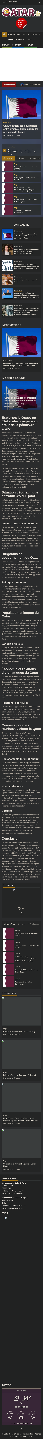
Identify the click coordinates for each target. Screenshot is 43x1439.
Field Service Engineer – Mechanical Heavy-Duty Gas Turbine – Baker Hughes (25, 190)
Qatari (18, 135)
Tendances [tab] (35, 158)
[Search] (39, 34)
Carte (34, 34)
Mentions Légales (19, 1434)
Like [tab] (22, 158)
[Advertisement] (21, 59)
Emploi (26, 34)
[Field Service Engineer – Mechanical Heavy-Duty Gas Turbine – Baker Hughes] (7, 188)
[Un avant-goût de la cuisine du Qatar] (7, 279)
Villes (10, 39)
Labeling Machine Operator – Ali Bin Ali (19, 1075)
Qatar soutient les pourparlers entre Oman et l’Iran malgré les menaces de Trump (22, 152)
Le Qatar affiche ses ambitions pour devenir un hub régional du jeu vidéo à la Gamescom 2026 (26, 266)
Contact (30, 1434)
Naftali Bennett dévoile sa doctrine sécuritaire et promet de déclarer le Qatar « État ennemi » (26, 295)
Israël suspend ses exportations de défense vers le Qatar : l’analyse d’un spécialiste (26, 251)
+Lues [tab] (22, 924)
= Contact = (29, 45)
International (14, 34)
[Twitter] (21, 912)
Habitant (5, 45)
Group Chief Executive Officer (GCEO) (19, 1032)
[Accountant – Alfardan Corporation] (7, 210)
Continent (16, 45)
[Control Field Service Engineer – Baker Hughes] (7, 199)
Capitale (31, 39)
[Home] (4, 34)
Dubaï (30, 1436)
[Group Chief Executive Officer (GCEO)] (7, 166)
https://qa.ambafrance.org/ (12, 1208)
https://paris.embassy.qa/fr (12, 1193)
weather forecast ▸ (21, 1423)
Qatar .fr (7, 1434)
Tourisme (20, 39)
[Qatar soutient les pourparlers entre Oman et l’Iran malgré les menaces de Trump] (21, 104)
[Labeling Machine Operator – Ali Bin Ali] (7, 177)
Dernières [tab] (9, 158)
